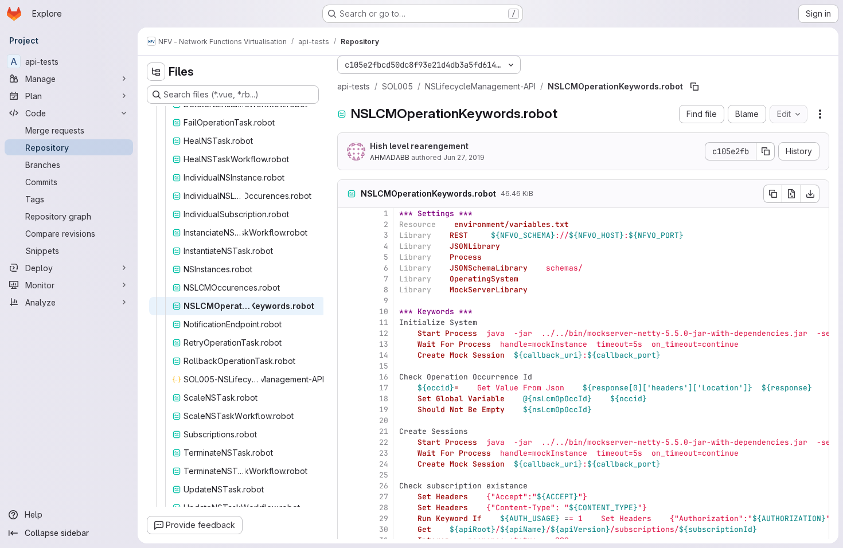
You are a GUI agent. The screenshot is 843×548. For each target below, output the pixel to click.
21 (383, 431)
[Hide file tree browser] (156, 71)
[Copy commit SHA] (765, 151)
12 (383, 333)
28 (383, 507)
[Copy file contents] (772, 194)
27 (383, 497)
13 (383, 344)
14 (383, 355)
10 (383, 311)
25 (383, 475)
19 (383, 409)
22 (383, 442)
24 (383, 464)
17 (383, 388)
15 (383, 366)
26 (383, 486)
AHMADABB (389, 157)
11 (383, 322)
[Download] (810, 194)
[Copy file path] (694, 86)
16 (383, 377)
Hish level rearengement (419, 146)
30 (383, 529)
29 (383, 518)
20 (383, 420)
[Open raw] (791, 194)
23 (383, 453)
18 (383, 399)
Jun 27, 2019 (464, 157)
